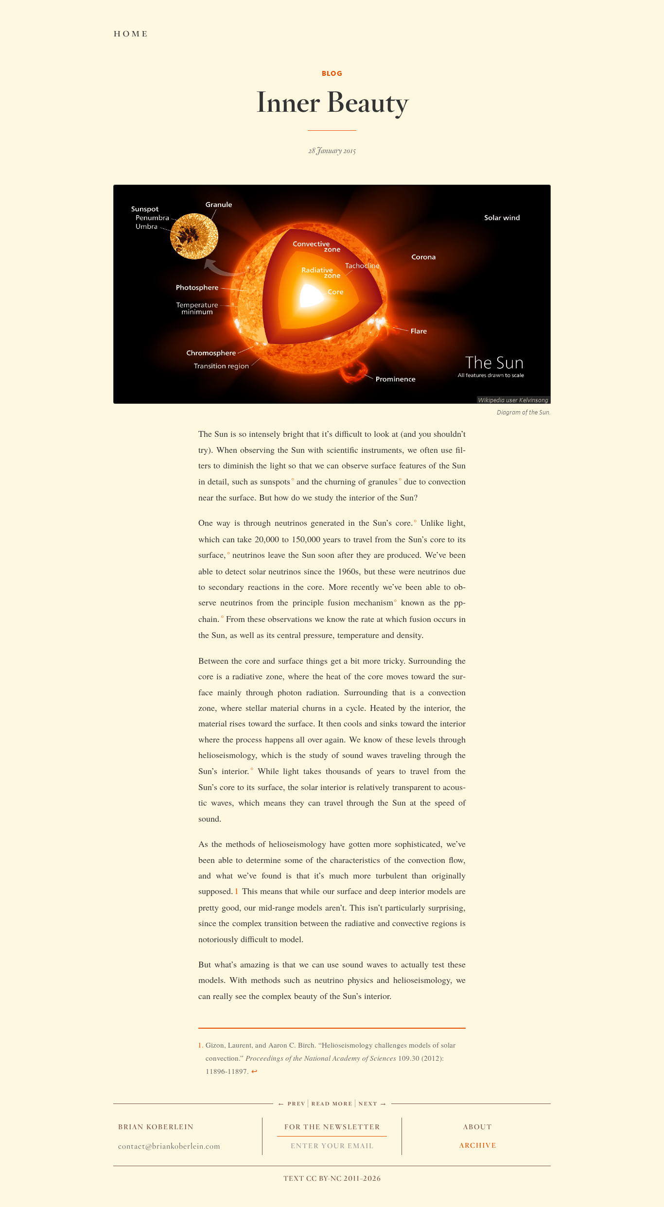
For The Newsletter (332, 1126)
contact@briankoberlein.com (169, 1146)
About (477, 1126)
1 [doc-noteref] (236, 891)
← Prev (291, 1103)
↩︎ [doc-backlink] (254, 1071)
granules (383, 481)
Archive (478, 1145)
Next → (372, 1103)
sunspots (275, 481)
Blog (332, 73)
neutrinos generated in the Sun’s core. (344, 522)
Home (131, 32)
